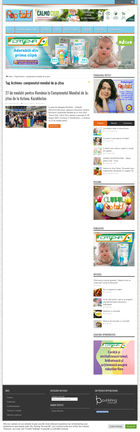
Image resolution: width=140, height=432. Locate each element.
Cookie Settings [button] (116, 426)
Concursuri (115, 29)
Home (10, 76)
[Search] (132, 2)
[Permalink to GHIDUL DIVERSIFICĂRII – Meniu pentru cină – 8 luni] (98, 165)
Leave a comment (28, 103)
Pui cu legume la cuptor (112, 289)
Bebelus (45, 29)
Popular (100, 123)
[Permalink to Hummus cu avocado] (98, 317)
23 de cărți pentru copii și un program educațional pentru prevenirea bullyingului (117, 301)
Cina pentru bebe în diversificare (116, 128)
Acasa (10, 29)
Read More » (54, 126)
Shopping (99, 29)
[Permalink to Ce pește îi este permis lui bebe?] (98, 145)
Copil (56, 29)
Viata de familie (71, 29)
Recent (114, 123)
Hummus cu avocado (111, 311)
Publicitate (11, 402)
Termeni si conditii (14, 411)
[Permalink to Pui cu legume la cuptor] (98, 296)
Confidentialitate (13, 406)
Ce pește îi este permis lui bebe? (116, 138)
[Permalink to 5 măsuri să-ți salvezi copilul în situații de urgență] (98, 155)
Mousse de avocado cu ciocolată (116, 321)
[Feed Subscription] (89, 82)
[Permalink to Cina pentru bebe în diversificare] (98, 135)
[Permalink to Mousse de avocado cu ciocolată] (98, 327)
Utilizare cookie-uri (14, 415)
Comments (127, 123)
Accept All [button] (131, 426)
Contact (10, 397)
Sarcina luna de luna (27, 29)
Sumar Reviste (57, 411)
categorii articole (58, 396)
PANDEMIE (87, 29)
